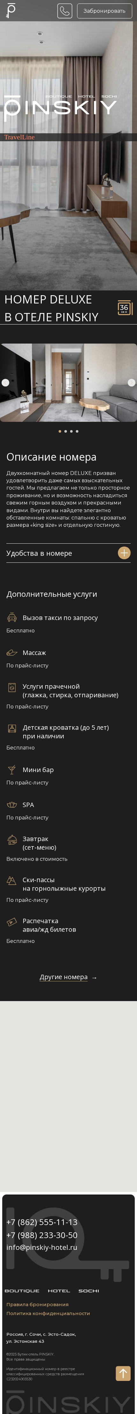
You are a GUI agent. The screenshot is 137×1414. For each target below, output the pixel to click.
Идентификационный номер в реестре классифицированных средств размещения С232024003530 (45, 1374)
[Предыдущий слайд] (5, 383)
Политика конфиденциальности (48, 1313)
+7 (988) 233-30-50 (42, 1234)
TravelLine (19, 137)
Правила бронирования (37, 1304)
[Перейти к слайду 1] (60, 431)
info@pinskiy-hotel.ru (41, 1247)
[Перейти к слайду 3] (71, 431)
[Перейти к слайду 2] (65, 431)
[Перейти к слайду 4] (77, 431)
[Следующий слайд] (131, 383)
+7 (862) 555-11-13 (42, 1221)
